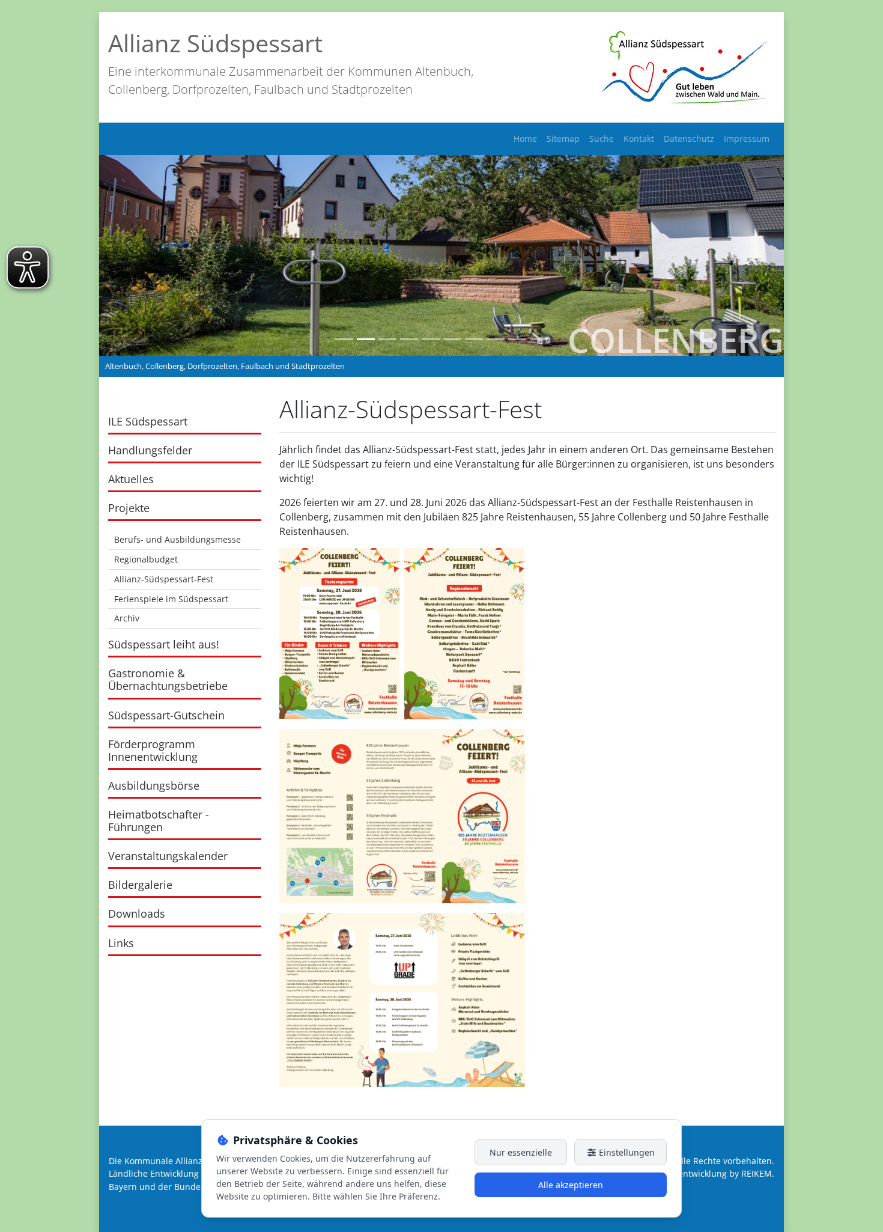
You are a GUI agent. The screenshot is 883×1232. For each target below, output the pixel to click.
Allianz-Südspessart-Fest (163, 579)
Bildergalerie (140, 884)
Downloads (136, 913)
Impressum (746, 138)
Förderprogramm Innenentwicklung (153, 750)
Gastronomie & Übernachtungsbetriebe (168, 679)
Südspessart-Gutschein (166, 715)
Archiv (126, 618)
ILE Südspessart (147, 421)
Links (121, 943)
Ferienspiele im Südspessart (171, 599)
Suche (601, 138)
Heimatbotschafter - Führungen (158, 820)
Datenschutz (689, 138)
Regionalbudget (146, 559)
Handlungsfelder (150, 450)
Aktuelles (131, 479)
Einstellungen (625, 1152)
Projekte (129, 508)
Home (525, 138)
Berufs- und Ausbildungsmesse (177, 539)
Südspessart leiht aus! (163, 644)
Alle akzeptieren (570, 1185)
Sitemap (563, 138)
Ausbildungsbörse (153, 785)
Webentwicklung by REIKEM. (717, 1173)
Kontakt (639, 138)
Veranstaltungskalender (168, 856)
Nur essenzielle (521, 1152)
